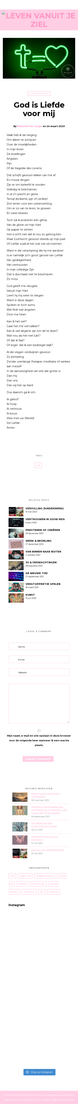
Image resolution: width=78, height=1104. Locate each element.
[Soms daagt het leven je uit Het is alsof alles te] (24, 943)
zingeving (53, 892)
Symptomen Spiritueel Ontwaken (45, 795)
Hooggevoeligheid (44, 876)
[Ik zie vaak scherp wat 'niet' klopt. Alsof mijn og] (24, 1038)
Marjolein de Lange (29, 126)
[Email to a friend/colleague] (44, 440)
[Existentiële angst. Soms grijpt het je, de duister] (24, 962)
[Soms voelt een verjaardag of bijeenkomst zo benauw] (24, 1019)
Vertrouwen (29, 892)
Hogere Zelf (25, 876)
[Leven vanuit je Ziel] (39, 19)
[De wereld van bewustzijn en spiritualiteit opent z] (24, 981)
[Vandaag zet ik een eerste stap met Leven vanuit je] (24, 1057)
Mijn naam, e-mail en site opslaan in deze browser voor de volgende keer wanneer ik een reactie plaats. (39, 740)
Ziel (42, 892)
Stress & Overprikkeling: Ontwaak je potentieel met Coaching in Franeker (49, 810)
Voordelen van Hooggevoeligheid (44, 825)
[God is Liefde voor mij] (33, 440)
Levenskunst (39, 93)
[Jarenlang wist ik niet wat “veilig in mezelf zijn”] (24, 1000)
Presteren (22, 884)
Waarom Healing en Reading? (44, 838)
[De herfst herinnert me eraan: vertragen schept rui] (24, 924)
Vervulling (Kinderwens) (47, 850)
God (38, 465)
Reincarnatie (39, 884)
